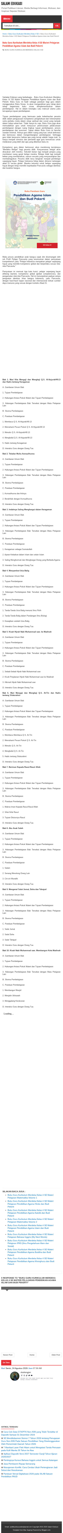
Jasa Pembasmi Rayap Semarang (19, 1464)
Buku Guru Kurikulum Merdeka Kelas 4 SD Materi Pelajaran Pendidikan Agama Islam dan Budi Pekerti (30, 1228)
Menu (7, 18)
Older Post (56, 1355)
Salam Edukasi (11, 3)
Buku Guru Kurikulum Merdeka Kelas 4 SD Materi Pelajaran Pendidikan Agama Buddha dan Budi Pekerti (30, 1252)
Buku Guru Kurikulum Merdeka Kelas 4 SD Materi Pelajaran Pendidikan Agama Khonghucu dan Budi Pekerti (31, 1261)
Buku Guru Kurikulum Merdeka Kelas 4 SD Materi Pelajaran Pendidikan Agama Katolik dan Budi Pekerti (30, 1213)
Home (32, 1355)
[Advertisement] (31, 72)
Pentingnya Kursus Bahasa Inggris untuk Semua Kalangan (31, 1460)
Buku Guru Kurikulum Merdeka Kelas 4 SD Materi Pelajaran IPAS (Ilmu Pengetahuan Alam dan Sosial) (30, 1243)
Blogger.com (46, 1530)
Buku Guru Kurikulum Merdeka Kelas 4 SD (24, 50)
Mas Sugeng (27, 1530)
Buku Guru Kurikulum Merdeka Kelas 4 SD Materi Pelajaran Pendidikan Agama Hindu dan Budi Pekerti (30, 1204)
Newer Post (7, 1355)
